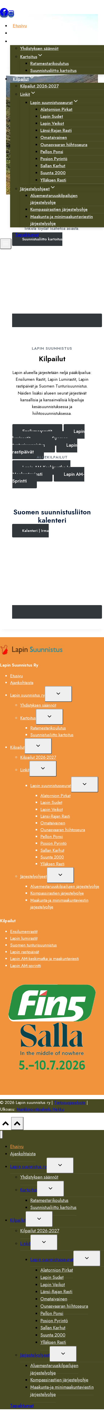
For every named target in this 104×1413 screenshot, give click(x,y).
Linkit (24, 770)
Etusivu (20, 26)
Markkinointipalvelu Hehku (40, 1109)
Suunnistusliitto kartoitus (53, 70)
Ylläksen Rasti (53, 180)
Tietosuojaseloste (69, 1102)
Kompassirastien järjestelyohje (57, 893)
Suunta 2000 (52, 857)
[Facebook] (4, 15)
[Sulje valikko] (1, 1135)
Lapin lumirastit (23, 938)
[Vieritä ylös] (5, 1125)
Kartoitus (28, 718)
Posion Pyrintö (53, 843)
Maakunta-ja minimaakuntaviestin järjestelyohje (61, 220)
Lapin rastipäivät (24, 952)
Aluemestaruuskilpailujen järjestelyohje (53, 199)
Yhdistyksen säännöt (39, 48)
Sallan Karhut (52, 850)
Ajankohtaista (26, 33)
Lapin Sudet (51, 802)
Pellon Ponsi (51, 836)
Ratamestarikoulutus (48, 728)
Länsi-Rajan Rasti (55, 816)
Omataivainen (52, 823)
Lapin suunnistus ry (27, 695)
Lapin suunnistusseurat (50, 786)
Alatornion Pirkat (55, 796)
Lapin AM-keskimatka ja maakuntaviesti (44, 959)
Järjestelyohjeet (33, 876)
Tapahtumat (27, 235)
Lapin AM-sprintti (25, 966)
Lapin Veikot (51, 809)
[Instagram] (11, 15)
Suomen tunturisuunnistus (33, 945)
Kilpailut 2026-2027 (39, 86)
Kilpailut (17, 747)
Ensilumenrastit (23, 931)
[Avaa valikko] (5, 243)
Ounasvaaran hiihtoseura (63, 145)
